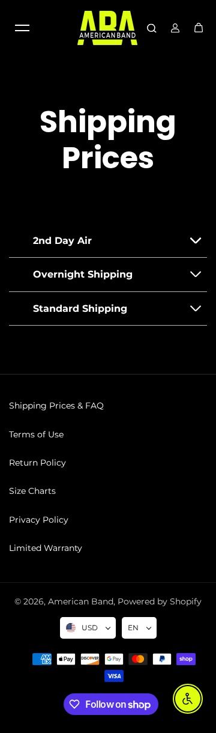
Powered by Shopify (160, 601)
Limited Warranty (45, 548)
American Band (80, 601)
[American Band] (107, 28)
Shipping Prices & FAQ (56, 405)
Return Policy (37, 462)
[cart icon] (198, 27)
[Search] (151, 27)
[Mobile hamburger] (22, 27)
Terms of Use (36, 434)
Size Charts (32, 490)
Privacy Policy (38, 519)
